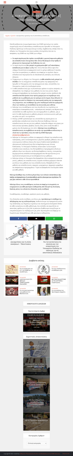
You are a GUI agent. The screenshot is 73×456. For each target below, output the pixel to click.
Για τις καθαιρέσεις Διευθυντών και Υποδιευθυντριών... (36, 402)
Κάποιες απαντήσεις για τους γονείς (36, 347)
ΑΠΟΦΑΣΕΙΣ (36, 12)
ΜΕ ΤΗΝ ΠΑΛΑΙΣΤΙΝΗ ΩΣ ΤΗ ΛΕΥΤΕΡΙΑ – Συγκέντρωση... (59, 280)
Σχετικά (13, 35)
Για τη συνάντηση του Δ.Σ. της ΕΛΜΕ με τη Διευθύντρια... (26, 270)
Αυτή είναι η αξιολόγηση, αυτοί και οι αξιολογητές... (36, 383)
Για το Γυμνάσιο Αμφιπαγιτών (36, 420)
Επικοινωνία (66, 453)
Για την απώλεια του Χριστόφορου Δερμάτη (58, 291)
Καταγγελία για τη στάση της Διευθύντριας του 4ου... (36, 365)
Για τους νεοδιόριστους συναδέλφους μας (59, 269)
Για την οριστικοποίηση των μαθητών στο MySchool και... (27, 291)
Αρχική (7, 35)
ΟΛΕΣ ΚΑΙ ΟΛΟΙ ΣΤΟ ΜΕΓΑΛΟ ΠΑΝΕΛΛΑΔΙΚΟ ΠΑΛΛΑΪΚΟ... (26, 281)
